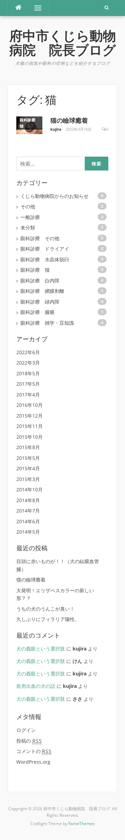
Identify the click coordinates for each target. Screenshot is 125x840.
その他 (27, 206)
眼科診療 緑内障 (39, 301)
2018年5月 (28, 373)
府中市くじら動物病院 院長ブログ (62, 43)
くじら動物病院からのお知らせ (54, 196)
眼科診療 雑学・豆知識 (47, 323)
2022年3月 (28, 362)
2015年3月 (28, 479)
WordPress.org (33, 762)
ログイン (26, 730)
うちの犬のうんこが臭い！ (45, 608)
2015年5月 (28, 458)
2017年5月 (28, 383)
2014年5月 (28, 531)
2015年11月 (29, 426)
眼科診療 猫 (30, 123)
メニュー (38, 8)
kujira (55, 129)
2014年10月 (29, 489)
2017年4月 (28, 394)
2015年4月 (28, 468)
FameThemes (81, 823)
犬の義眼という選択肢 (40, 648)
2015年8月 (28, 447)
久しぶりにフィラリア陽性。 (48, 619)
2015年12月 (29, 415)
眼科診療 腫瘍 (37, 312)
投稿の (29, 740)
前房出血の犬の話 (35, 686)
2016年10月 (29, 405)
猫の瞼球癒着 (69, 120)
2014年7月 (28, 510)
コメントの (34, 751)
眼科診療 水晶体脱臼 (44, 259)
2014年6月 (28, 521)
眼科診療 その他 (39, 238)
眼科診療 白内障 (39, 280)
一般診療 (30, 217)
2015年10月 (29, 437)
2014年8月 (28, 500)
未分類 (27, 227)
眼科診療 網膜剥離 (42, 291)
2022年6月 (28, 352)
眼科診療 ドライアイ (44, 248)
